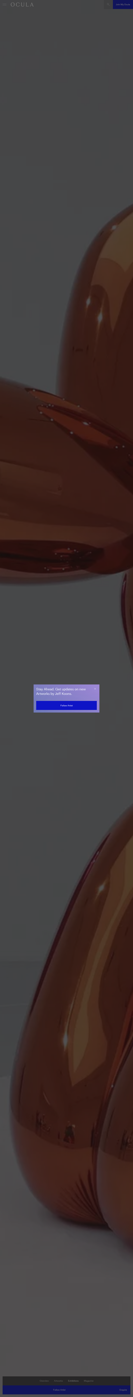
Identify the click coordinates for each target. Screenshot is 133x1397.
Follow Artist (66, 705)
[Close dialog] (95, 689)
